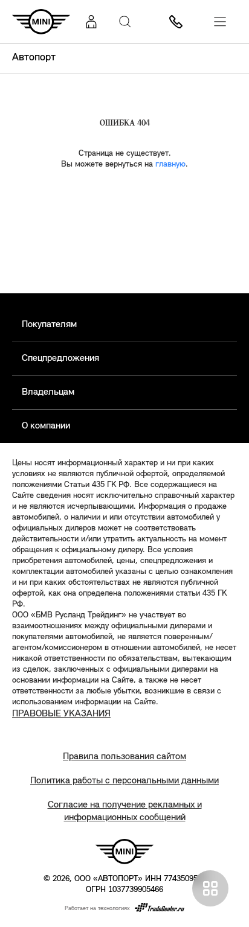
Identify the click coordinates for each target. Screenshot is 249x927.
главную (170, 164)
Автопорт (34, 58)
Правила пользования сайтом (124, 757)
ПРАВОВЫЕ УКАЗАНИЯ (61, 714)
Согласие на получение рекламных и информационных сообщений (125, 811)
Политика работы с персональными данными (124, 781)
